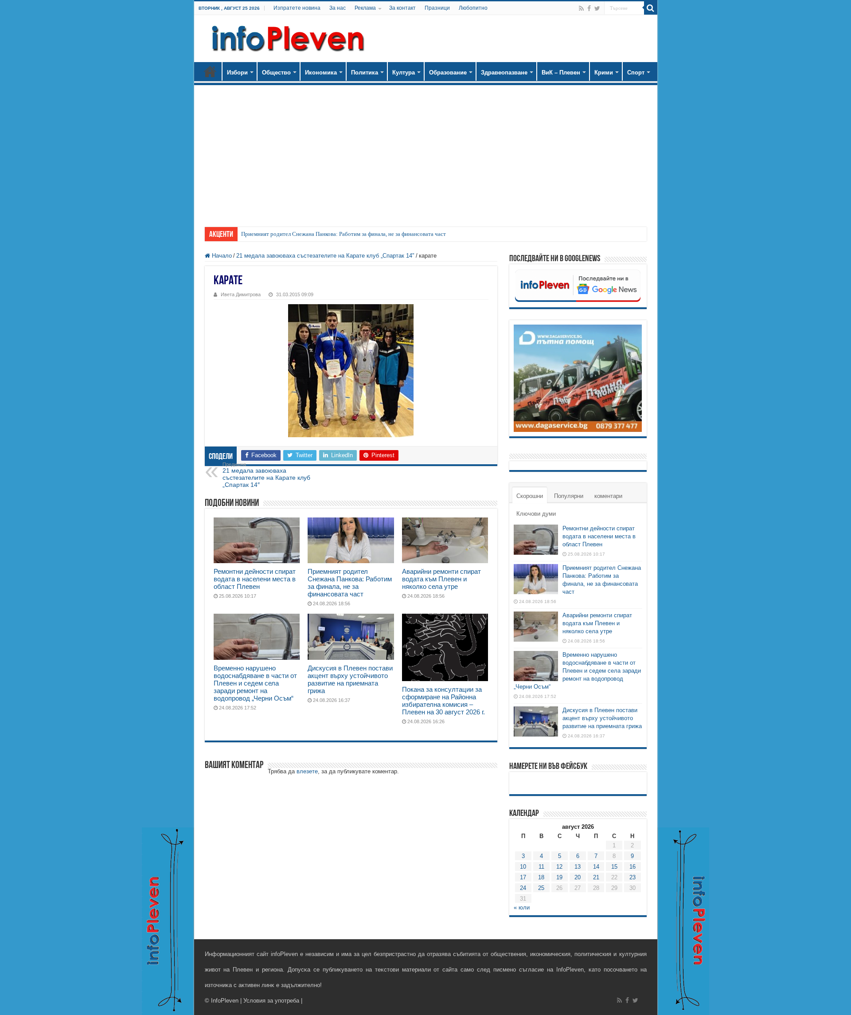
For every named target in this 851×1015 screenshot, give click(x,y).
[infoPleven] (286, 38)
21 (596, 877)
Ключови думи (536, 513)
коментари (608, 496)
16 (632, 866)
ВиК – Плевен (561, 72)
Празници (437, 8)
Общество (276, 72)
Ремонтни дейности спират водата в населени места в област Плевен (255, 579)
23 (632, 877)
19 (559, 877)
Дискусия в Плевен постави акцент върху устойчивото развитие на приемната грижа (350, 679)
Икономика (321, 72)
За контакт (402, 8)
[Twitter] (597, 8)
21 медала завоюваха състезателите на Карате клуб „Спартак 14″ (266, 475)
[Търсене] (650, 8)
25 (541, 888)
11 (541, 866)
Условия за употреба (271, 1000)
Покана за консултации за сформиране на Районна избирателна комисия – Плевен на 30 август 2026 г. (443, 701)
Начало (210, 71)
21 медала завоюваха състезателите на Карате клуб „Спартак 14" (325, 255)
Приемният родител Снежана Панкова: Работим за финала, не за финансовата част (343, 234)
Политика (364, 72)
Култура (403, 72)
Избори (237, 72)
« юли (522, 907)
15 (614, 866)
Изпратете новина (296, 8)
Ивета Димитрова (241, 294)
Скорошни (529, 496)
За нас (337, 8)
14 (596, 866)
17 (523, 877)
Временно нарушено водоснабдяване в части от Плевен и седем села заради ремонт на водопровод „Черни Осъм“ (255, 683)
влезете (307, 771)
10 (523, 866)
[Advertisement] (425, 152)
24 (523, 888)
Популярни (568, 496)
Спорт (635, 72)
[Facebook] (589, 8)
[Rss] (581, 8)
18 (541, 877)
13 (577, 866)
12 (559, 866)
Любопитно (473, 8)
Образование (448, 72)
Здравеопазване (504, 72)
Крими (603, 72)
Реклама (365, 8)
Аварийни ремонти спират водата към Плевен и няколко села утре (441, 579)
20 (577, 877)
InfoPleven (224, 1000)
